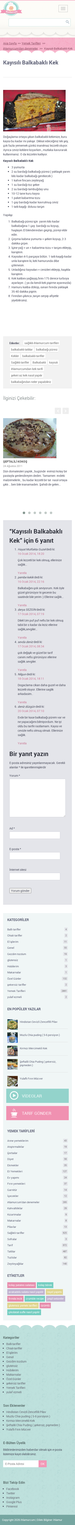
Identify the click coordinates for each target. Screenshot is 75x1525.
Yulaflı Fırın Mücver (31, 1078)
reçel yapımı (54, 1292)
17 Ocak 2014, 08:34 (31, 646)
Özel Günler (37, 978)
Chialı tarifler (37, 935)
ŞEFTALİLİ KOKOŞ (15, 461)
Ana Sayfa (10, 43)
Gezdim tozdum (37, 954)
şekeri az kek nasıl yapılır (26, 375)
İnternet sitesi (17, 870)
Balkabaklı (39, 362)
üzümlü (45, 1305)
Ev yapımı (37, 1177)
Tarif (37, 1245)
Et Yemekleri (37, 1171)
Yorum (14, 776)
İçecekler (37, 1196)
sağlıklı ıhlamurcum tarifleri (41, 343)
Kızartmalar (37, 1214)
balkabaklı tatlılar (22, 349)
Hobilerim (37, 966)
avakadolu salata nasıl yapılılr (26, 1292)
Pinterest (12, 1506)
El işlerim (37, 942)
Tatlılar (37, 1251)
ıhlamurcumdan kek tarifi (27, 369)
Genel (37, 948)
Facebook (12, 1489)
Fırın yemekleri (37, 1183)
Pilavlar (37, 1227)
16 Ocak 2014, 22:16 (31, 582)
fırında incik (15, 1298)
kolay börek (45, 1285)
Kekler (15, 356)
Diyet (37, 1159)
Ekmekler (37, 1165)
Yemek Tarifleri (31, 43)
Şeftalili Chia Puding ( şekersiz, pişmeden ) (38, 1063)
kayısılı (53, 362)
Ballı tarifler (37, 929)
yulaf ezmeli (37, 997)
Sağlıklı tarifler (20, 362)
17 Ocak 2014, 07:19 (31, 614)
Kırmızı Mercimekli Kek (33, 1048)
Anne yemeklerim (37, 1140)
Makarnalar (37, 972)
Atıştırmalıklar (37, 1147)
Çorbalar (37, 1153)
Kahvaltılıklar (37, 1208)
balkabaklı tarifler (33, 356)
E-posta (15, 849)
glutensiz (37, 960)
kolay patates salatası (22, 1285)
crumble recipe (35, 1298)
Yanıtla (22, 573)
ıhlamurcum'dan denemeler (20, 48)
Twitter (10, 1493)
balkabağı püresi (46, 349)
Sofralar (37, 1239)
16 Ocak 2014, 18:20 (31, 554)
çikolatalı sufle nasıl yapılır (24, 1312)
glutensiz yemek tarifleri (23, 1305)
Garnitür (37, 1190)
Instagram (13, 1498)
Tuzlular (37, 1257)
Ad (12, 828)
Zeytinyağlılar (37, 1264)
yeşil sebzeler (55, 1298)
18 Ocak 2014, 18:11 (31, 679)
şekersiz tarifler (37, 984)
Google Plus (14, 1502)
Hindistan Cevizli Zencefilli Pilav (39, 1022)
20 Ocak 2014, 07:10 (31, 711)
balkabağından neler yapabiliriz (31, 382)
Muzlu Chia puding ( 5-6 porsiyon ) (40, 1035)
